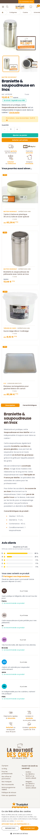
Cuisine (25, 12)
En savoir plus (19, 821)
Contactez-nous (27, 2)
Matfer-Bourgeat (9, 77)
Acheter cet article (20, 140)
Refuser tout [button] (10, 828)
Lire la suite (14, 112)
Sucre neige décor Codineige (16, 331)
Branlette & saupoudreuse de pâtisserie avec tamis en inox (16, 273)
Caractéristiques (30, 405)
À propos (5, 766)
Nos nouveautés (8, 784)
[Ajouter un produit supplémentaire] (17, 129)
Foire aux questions (9, 795)
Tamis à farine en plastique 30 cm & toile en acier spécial (16, 215)
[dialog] (20, 822)
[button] (2, 34)
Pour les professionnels (7, 772)
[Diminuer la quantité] (4, 129)
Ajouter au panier (20, 135)
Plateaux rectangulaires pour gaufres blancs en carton (16, 387)
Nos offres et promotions (6, 778)
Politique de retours (9, 792)
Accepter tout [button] (29, 828)
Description (10, 405)
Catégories (13, 12)
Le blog (4, 769)
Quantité (5, 125)
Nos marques (7, 782)
